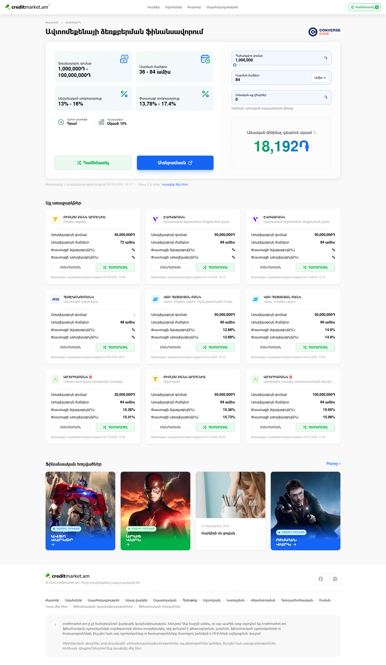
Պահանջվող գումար (249, 55)
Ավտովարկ (73, 22)
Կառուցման (235, 600)
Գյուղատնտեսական (297, 600)
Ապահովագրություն (104, 600)
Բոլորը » (333, 464)
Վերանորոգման (262, 600)
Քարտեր (52, 600)
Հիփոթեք (189, 600)
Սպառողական (164, 600)
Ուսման (325, 600)
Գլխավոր (52, 22)
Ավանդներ (73, 600)
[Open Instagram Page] (335, 579)
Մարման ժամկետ (247, 75)
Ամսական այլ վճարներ (250, 95)
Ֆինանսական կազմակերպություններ (103, 607)
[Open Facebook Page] (320, 579)
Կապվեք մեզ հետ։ (175, 184)
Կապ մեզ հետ (56, 607)
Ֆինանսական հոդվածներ (159, 607)
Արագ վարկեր (136, 600)
